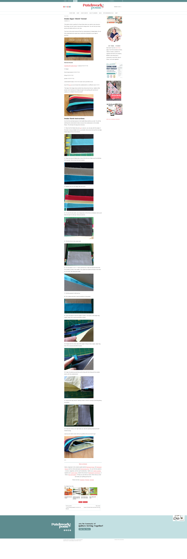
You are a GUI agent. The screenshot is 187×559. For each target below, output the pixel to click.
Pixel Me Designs (121, 539)
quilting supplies (97, 471)
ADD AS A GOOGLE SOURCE (113, 119)
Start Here (118, 47)
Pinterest (87, 479)
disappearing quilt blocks (94, 472)
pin (80, 128)
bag (70, 84)
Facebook (82, 479)
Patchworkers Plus (85, 469)
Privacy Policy (78, 540)
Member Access (117, 6)
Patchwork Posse (93, 6)
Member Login (73, 540)
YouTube (92, 479)
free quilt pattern (72, 474)
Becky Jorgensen (83, 463)
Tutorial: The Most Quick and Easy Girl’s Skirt (92, 507)
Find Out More (84, 529)
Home (64, 540)
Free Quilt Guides (68, 540)
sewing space (74, 472)
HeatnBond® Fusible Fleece (70, 65)
